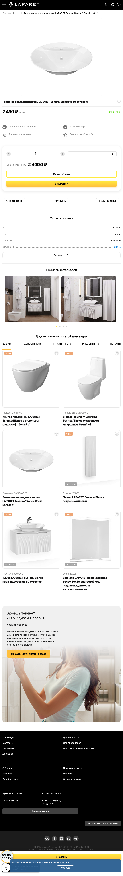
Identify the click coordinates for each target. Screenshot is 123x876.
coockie (65, 862)
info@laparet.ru (10, 800)
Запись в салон (7, 857)
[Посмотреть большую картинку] (61, 57)
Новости (68, 773)
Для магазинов (71, 737)
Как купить (8, 748)
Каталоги (7, 773)
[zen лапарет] (61, 838)
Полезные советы (72, 768)
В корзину (61, 183)
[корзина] (119, 4)
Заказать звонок (40, 811)
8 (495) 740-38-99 (51, 793)
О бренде (7, 768)
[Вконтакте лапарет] (47, 838)
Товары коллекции (107, 200)
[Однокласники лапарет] (54, 838)
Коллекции (8, 737)
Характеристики (14, 200)
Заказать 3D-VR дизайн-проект (28, 653)
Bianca (117, 246)
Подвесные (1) (31, 343)
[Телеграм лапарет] (76, 838)
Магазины (7, 742)
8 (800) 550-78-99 (12, 793)
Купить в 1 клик (61, 174)
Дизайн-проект (10, 779)
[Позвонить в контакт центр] (106, 4)
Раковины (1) (90, 343)
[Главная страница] (24, 4)
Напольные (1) (61, 343)
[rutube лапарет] (68, 838)
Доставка (7, 753)
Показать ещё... (61, 255)
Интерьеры (60, 200)
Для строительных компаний (79, 748)
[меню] (4, 4)
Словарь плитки (72, 779)
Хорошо (65, 867)
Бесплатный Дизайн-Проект (102, 823)
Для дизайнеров (72, 742)
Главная (6, 13)
